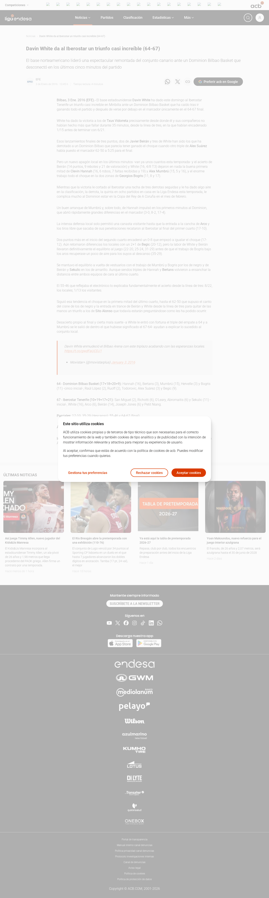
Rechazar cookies (149, 473)
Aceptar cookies (189, 473)
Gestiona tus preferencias (87, 473)
